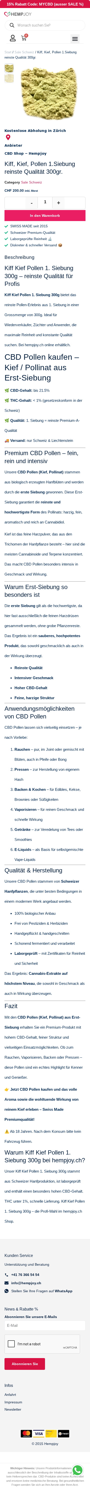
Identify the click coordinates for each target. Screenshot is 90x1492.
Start (8, 52)
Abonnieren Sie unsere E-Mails (30, 1317)
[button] (75, 38)
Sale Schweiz (24, 52)
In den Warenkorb (45, 216)
